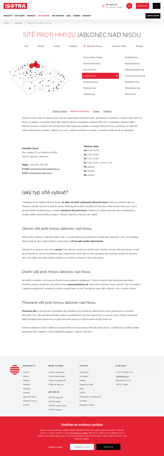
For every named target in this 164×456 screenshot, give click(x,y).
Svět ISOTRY (20, 16)
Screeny (26, 392)
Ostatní (26, 405)
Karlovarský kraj (132, 63)
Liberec (96, 111)
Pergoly (139, 46)
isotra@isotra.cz (122, 376)
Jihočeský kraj (131, 57)
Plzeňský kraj (89, 88)
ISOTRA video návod (57, 405)
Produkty (8, 16)
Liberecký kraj (89, 75)
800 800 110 (112, 4)
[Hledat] (129, 6)
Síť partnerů (44, 16)
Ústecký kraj (89, 94)
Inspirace (31, 16)
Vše (26, 46)
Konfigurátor (153, 16)
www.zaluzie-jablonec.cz (40, 172)
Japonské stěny (119, 46)
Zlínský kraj (130, 94)
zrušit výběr (117, 76)
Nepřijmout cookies (82, 447)
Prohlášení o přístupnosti (90, 396)
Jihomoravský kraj (91, 63)
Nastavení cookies (87, 405)
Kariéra (76, 16)
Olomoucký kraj (90, 81)
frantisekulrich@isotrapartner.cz (45, 168)
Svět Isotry (84, 372)
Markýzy (73, 46)
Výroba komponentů (57, 380)
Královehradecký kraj (134, 69)
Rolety (57, 46)
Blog (69, 16)
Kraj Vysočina (89, 69)
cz (156, 6)
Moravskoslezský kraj (135, 75)
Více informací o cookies (78, 433)
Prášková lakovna (56, 384)
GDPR (82, 392)
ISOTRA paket (55, 401)
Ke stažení (84, 376)
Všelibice (107, 111)
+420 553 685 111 (124, 372)
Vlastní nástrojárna (56, 372)
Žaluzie (41, 46)
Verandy (26, 388)
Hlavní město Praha (92, 57)
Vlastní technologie (57, 376)
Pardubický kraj (132, 81)
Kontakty (87, 16)
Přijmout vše (108, 447)
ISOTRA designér (56, 397)
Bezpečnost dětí (86, 384)
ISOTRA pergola (55, 409)
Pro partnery (58, 16)
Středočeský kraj (132, 88)
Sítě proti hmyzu (94, 46)
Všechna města (59, 111)
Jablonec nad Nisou (79, 111)
